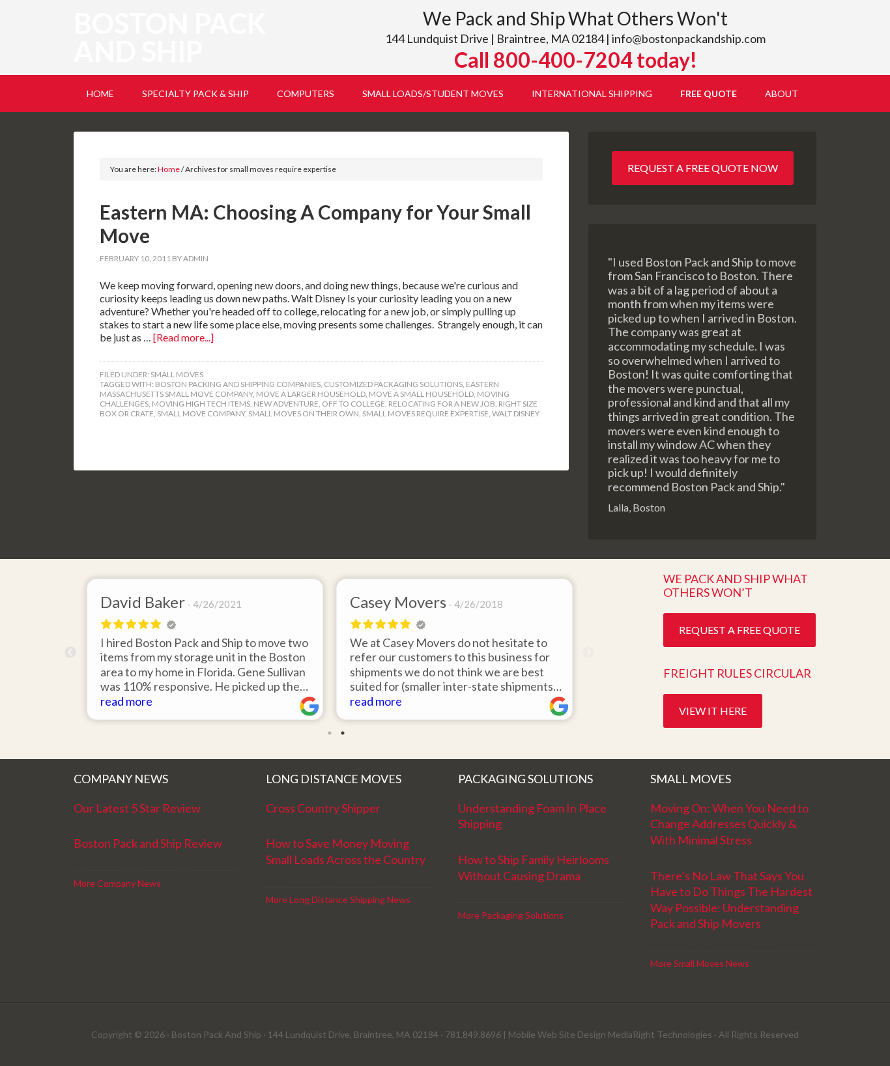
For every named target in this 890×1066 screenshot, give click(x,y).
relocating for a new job (441, 404)
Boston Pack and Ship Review (148, 843)
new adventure (286, 404)
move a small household (421, 394)
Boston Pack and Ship (170, 37)
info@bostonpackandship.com (689, 38)
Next (588, 652)
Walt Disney (515, 413)
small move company (201, 413)
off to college (353, 404)
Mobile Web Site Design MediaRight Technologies (610, 1034)
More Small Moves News (699, 963)
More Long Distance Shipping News (338, 899)
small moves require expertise (425, 413)
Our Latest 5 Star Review (137, 808)
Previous (70, 652)
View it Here (713, 710)
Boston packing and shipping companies (238, 384)
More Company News (117, 883)
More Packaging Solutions (511, 915)
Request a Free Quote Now (702, 168)
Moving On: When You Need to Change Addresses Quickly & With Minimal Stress (729, 824)
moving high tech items (201, 404)
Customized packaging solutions (393, 384)
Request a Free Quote (739, 630)
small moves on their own (303, 413)
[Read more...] (183, 337)
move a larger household (311, 394)
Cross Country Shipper (323, 808)
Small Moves (177, 374)
